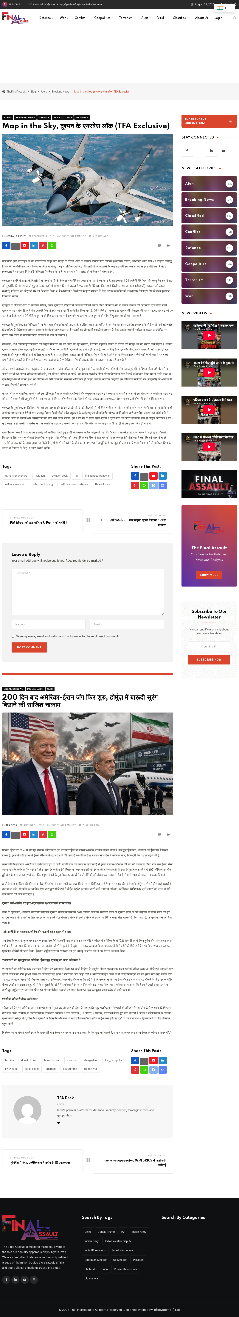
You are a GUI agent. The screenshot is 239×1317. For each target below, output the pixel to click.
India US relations (95, 1250)
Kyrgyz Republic (114, 1060)
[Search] (235, 18)
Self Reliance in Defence (74, 484)
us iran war (90, 1068)
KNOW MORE (209, 574)
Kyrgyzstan (11, 1068)
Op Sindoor (120, 1259)
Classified (179, 18)
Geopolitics (102, 18)
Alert (144, 18)
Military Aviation (14, 484)
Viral (160, 18)
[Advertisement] (119, 55)
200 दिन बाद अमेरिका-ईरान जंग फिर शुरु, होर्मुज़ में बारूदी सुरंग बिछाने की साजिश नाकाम (65, 4)
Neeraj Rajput (16, 236)
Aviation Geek (60, 475)
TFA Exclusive (102, 484)
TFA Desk (11, 825)
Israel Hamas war (123, 1250)
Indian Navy (92, 1241)
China (88, 1231)
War (63, 18)
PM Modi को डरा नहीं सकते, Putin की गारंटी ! (38, 522)
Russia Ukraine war (125, 1269)
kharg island (91, 1060)
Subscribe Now (209, 659)
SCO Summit (70, 1068)
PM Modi (51, 1068)
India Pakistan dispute (118, 1241)
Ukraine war (92, 1278)
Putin (105, 1269)
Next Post (154, 515)
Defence (45, 18)
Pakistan (138, 1259)
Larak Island (32, 1068)
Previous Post (24, 517)
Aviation (40, 475)
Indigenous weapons (97, 475)
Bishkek (9, 1060)
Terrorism (125, 18)
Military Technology (42, 484)
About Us (201, 18)
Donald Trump (29, 1060)
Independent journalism (196, 121)
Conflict (80, 18)
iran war (72, 1060)
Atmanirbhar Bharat (16, 475)
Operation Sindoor (96, 1259)
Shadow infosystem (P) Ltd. (161, 1310)
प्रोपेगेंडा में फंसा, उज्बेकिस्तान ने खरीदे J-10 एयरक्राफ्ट (40, 1162)
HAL (76, 475)
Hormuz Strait (52, 1060)
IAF (123, 1231)
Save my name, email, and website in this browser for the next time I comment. (67, 636)
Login (218, 18)
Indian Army (139, 1231)
